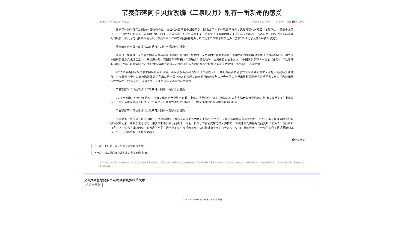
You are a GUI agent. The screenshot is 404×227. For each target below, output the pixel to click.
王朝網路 (199, 199)
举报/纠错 (300, 21)
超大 (289, 21)
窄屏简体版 (258, 21)
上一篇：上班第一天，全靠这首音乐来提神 (118, 146)
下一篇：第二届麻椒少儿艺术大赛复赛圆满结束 (121, 152)
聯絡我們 (217, 199)
